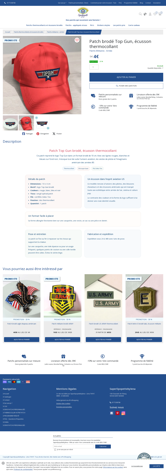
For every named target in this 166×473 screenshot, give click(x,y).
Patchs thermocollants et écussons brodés (28, 32)
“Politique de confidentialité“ (23, 469)
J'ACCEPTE (156, 466)
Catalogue (7, 397)
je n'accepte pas (137, 466)
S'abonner (103, 446)
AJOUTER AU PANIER (126, 77)
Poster (59, 133)
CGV (5, 406)
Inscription (157, 3)
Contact (148, 3)
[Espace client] (150, 14)
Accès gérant (157, 457)
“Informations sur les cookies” (113, 467)
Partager (29, 133)
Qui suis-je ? (8, 403)
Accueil (7, 32)
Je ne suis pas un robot (65, 449)
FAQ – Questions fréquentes (13, 419)
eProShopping (66, 457)
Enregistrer (44, 133)
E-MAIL (6, 422)
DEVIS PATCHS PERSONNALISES (14, 425)
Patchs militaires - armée (55, 32)
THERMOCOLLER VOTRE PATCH (14, 413)
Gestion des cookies (63, 404)
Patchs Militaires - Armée (100, 50)
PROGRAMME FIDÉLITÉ (11, 416)
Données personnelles (64, 407)
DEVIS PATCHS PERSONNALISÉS (14, 409)
